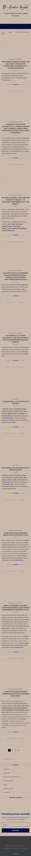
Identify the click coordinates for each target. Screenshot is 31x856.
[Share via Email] (19, 94)
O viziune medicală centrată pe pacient (15, 402)
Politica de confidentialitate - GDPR (13, 848)
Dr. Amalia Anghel (10, 224)
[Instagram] (13, 19)
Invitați (5, 784)
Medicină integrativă (8, 788)
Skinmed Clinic (11, 230)
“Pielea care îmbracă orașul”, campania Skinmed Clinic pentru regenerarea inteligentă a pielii (15, 607)
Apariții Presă (6, 773)
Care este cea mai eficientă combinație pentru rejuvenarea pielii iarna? (15, 694)
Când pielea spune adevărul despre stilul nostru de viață (15, 534)
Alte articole (6, 769)
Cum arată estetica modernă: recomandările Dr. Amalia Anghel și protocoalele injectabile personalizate (15, 276)
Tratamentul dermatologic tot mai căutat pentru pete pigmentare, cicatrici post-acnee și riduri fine (15, 65)
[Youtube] (18, 19)
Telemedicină (6, 792)
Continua (15, 84)
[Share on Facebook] (13, 94)
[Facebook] (10, 19)
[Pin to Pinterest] (17, 94)
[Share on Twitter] (15, 94)
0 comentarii (20, 91)
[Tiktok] (20, 19)
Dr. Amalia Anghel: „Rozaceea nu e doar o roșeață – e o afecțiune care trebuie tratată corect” (15, 201)
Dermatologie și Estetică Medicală (11, 777)
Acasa (3, 32)
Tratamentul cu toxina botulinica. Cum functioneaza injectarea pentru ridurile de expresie (16, 338)
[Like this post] (11, 94)
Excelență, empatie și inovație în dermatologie (15, 469)
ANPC (4, 848)
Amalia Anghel (6, 416)
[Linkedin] (15, 19)
